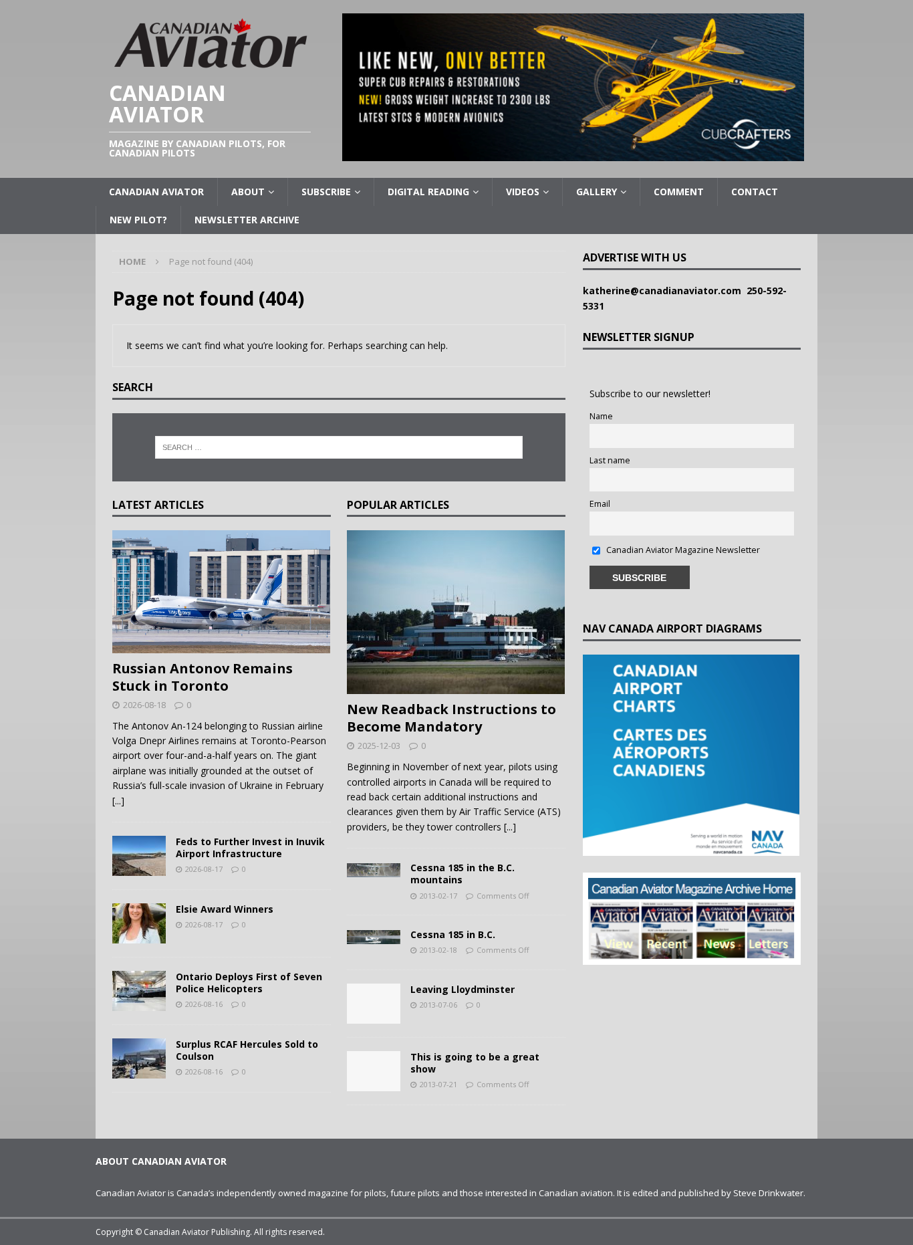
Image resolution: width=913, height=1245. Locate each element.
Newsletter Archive (246, 219)
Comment (679, 191)
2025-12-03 (379, 746)
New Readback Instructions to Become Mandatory (451, 717)
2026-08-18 (144, 705)
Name (601, 416)
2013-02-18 (438, 950)
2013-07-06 (438, 1005)
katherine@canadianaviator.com (665, 290)
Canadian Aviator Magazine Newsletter (682, 550)
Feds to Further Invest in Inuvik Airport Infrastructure (250, 847)
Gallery (596, 191)
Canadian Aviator (156, 191)
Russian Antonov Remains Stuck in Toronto (202, 677)
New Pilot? (138, 219)
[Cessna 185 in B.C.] (373, 936)
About (248, 191)
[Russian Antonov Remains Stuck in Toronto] (221, 591)
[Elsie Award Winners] (139, 923)
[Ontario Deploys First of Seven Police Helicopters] (139, 991)
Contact (754, 191)
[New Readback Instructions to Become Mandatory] (456, 612)
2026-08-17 (204, 869)
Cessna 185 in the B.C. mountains (462, 873)
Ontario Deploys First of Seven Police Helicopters (249, 982)
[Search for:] (339, 447)
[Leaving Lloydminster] (373, 1004)
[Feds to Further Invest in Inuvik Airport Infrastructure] (139, 856)
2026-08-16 (204, 1004)
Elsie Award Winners (224, 909)
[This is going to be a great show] (373, 1071)
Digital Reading (428, 191)
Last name (610, 460)
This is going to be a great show (474, 1062)
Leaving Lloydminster (462, 989)
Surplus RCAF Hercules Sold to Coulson (247, 1050)
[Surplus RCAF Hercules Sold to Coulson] (139, 1058)
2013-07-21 (438, 1084)
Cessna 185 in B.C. (452, 934)
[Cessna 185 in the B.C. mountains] (373, 869)
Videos (522, 191)
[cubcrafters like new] (573, 153)
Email (600, 504)
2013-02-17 (438, 896)
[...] (118, 800)
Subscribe (326, 191)
